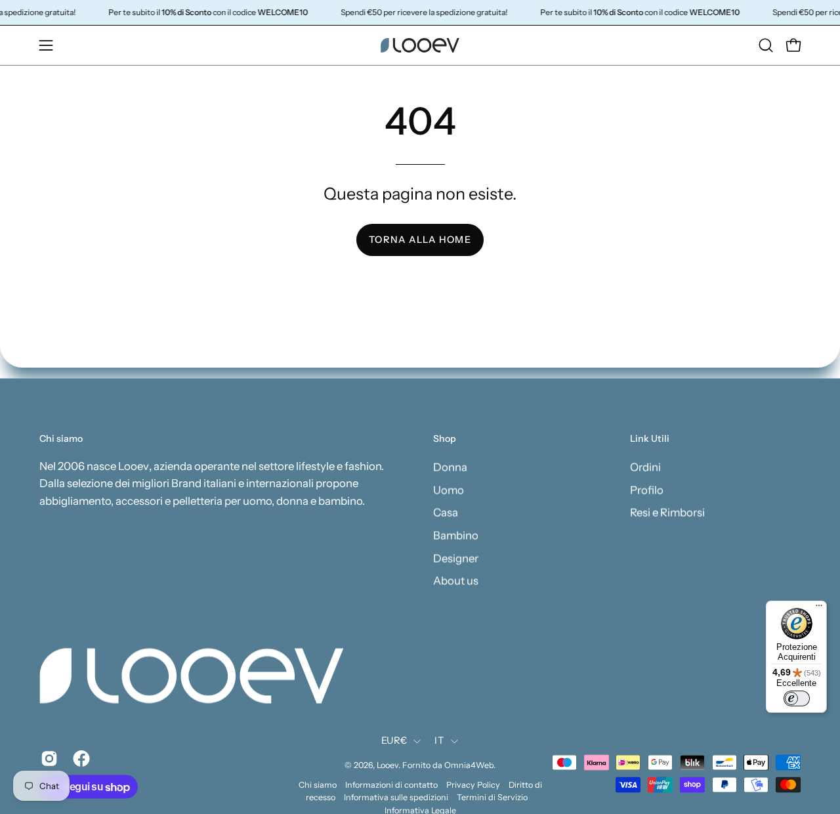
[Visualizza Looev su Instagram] (46, 759)
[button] (766, 45)
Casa (445, 512)
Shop (444, 438)
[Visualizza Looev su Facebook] (79, 759)
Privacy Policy (473, 785)
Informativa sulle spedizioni (396, 798)
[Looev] (420, 45)
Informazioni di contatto (391, 785)
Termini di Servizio (492, 798)
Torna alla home (420, 240)
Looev (387, 766)
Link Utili (649, 438)
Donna (450, 466)
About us (455, 580)
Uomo (448, 489)
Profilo (646, 489)
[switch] (797, 698)
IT (439, 741)
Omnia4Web (469, 766)
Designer (455, 558)
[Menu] (819, 608)
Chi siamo (318, 785)
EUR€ (394, 741)
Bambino (455, 535)
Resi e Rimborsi (667, 512)
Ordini (645, 466)
